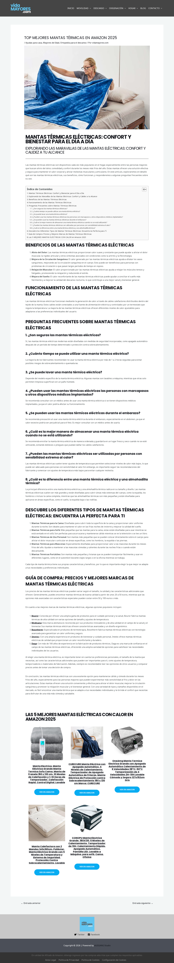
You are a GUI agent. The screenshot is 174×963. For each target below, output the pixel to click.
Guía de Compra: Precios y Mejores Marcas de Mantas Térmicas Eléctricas (60, 234)
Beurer (35, 615)
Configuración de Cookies (114, 960)
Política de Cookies (90, 960)
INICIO (70, 8)
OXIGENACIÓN (116, 8)
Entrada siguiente (142, 903)
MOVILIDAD (82, 8)
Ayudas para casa (33, 42)
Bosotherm (37, 629)
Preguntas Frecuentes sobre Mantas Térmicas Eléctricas (53, 205)
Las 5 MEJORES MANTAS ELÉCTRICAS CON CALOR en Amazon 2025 (57, 237)
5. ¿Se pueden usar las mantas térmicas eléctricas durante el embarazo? (58, 220)
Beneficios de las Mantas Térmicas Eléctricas (48, 199)
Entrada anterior (31, 903)
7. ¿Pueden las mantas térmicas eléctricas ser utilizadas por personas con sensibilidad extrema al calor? (71, 225)
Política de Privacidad (69, 960)
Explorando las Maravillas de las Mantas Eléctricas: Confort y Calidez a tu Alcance (63, 196)
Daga (34, 643)
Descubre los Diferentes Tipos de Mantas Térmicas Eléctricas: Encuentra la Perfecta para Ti (68, 231)
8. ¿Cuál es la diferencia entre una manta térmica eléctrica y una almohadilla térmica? (63, 228)
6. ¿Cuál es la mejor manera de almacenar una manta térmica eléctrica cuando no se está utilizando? (69, 222)
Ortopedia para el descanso (73, 42)
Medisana (37, 622)
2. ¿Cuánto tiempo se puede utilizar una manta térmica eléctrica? (55, 211)
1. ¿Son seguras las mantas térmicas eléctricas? (49, 208)
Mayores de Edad (51, 42)
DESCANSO (98, 8)
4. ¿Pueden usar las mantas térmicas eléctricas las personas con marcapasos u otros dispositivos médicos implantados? (77, 217)
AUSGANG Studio (102, 945)
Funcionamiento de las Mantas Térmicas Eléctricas (50, 202)
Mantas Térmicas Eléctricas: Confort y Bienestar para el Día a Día (56, 193)
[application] (89, 8)
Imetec (35, 636)
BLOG (143, 8)
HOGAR (131, 8)
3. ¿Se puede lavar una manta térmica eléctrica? (49, 214)
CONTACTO (154, 8)
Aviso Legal (50, 960)
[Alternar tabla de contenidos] (143, 189)
